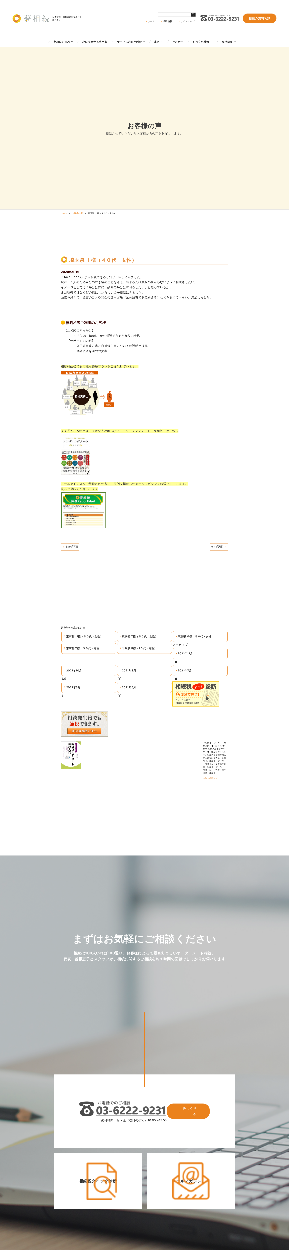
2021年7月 (185, 670)
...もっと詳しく (210, 777)
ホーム (151, 21)
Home (64, 213)
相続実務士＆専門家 (94, 41)
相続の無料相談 (259, 18)
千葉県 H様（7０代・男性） (139, 648)
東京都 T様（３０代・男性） (84, 648)
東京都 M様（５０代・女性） (196, 636)
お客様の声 (77, 213)
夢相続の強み (62, 41)
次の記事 (219, 547)
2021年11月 (185, 653)
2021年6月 (73, 687)
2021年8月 (129, 670)
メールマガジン (187, 1181)
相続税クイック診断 (98, 1181)
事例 (157, 41)
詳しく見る (189, 1111)
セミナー (177, 41)
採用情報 (167, 21)
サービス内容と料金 (129, 41)
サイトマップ (187, 21)
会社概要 (227, 41)
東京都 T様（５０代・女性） (140, 636)
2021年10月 (74, 670)
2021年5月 (129, 687)
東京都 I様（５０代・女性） (84, 636)
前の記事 (70, 547)
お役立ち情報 (201, 41)
